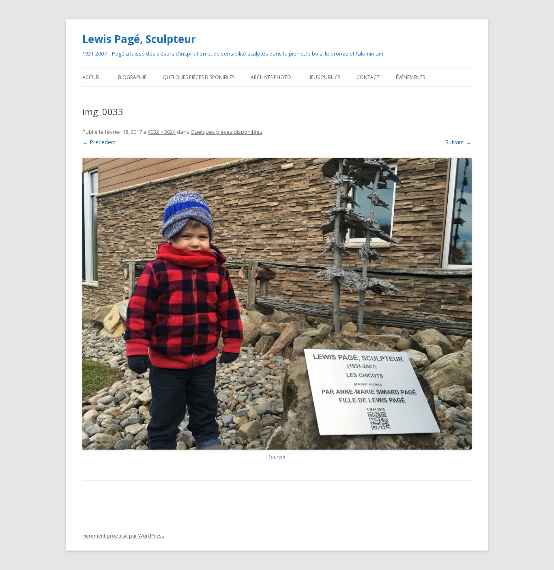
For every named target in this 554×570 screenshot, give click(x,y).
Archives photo (271, 77)
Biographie (132, 77)
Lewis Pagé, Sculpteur (139, 39)
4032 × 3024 (162, 131)
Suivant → (458, 142)
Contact (368, 77)
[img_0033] (277, 304)
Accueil (92, 77)
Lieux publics (323, 77)
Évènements (410, 77)
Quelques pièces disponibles (198, 77)
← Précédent (99, 142)
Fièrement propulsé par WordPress (123, 535)
